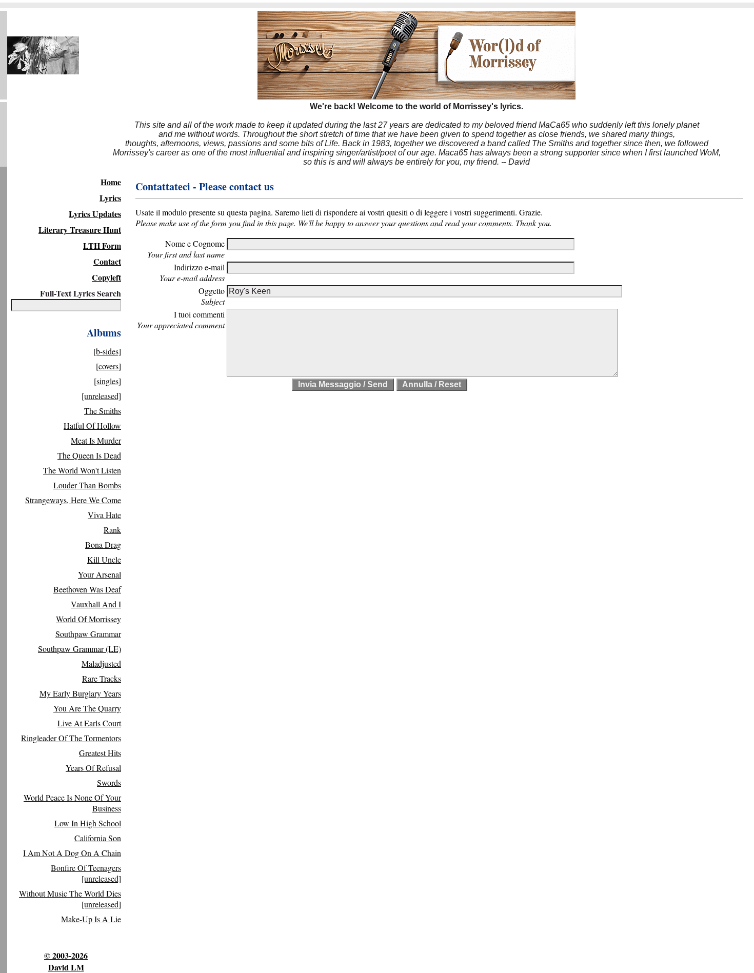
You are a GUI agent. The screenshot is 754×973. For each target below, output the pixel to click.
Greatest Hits (100, 752)
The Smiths (102, 410)
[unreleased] (101, 395)
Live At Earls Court (89, 723)
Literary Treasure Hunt (79, 229)
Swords (109, 782)
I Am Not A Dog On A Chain (72, 852)
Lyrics (110, 198)
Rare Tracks (101, 678)
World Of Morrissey (88, 618)
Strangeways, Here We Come (73, 499)
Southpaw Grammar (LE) (79, 648)
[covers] (108, 366)
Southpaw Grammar (88, 633)
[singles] (107, 380)
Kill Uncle (104, 559)
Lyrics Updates (95, 214)
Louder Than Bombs (87, 485)
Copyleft (106, 277)
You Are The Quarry (87, 708)
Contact (107, 261)
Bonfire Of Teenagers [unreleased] (86, 873)
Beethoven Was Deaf (87, 589)
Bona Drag (103, 544)
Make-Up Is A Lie (91, 919)
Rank (112, 529)
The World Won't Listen (82, 470)
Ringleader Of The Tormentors (71, 737)
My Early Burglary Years (80, 693)
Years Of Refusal (93, 767)
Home (111, 182)
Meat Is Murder (96, 440)
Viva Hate (104, 514)
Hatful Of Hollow (92, 425)
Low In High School (87, 823)
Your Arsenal (99, 574)
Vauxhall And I (96, 604)
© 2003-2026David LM (66, 961)
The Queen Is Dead (89, 455)
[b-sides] (107, 351)
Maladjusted (101, 663)
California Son (97, 837)
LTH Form (102, 245)
